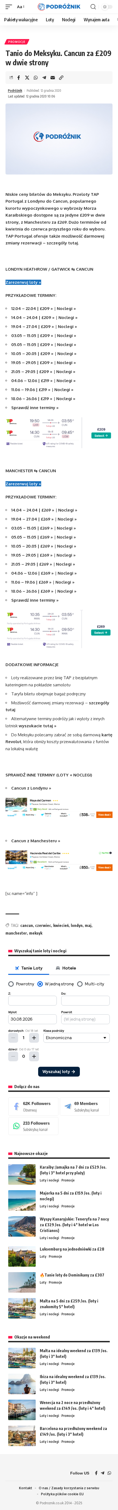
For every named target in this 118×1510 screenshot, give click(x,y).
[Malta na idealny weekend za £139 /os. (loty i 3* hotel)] (22, 1358)
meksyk (35, 933)
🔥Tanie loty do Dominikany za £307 (72, 1275)
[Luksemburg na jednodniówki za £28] (22, 1256)
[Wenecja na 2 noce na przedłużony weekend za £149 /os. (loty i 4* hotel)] (22, 1410)
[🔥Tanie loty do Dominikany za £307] (22, 1282)
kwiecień (61, 925)
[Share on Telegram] (44, 77)
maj (88, 925)
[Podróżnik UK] (59, 7)
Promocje (17, 41)
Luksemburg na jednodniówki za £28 (72, 1249)
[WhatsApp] (33, 1126)
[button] (10, 6)
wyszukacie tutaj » (38, 725)
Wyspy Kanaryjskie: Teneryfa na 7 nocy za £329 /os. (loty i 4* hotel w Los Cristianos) (74, 1225)
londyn (77, 925)
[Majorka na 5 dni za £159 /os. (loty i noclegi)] (22, 1200)
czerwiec (43, 925)
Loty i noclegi (49, 1180)
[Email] (53, 77)
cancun (26, 925)
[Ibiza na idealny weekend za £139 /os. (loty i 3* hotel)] (22, 1384)
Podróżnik (15, 90)
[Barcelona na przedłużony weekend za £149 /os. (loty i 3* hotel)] (22, 1436)
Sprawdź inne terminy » (35, 407)
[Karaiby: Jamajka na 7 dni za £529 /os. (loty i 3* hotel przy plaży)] (22, 1174)
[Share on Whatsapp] (36, 77)
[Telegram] (85, 1106)
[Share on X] (27, 77)
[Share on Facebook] (19, 77)
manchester (16, 933)
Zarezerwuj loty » (23, 282)
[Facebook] (33, 1106)
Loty (43, 1256)
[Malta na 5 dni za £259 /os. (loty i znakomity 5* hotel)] (22, 1308)
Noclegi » (66, 308)
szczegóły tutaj (62, 243)
